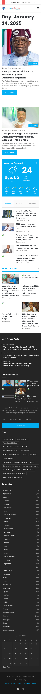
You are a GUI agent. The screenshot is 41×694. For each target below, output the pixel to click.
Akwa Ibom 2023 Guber (10, 443)
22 (15, 658)
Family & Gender (9, 536)
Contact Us (21, 683)
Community (7, 508)
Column (6, 504)
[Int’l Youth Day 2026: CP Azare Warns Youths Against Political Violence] (30, 279)
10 (26, 649)
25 (31, 658)
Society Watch (8, 613)
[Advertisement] (20, 100)
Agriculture (7, 494)
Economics (7, 518)
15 (15, 653)
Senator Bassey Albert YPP (11, 470)
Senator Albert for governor (11, 466)
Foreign (5, 550)
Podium (6, 599)
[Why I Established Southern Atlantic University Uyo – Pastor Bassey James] (33, 398)
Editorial (6, 522)
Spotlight (6, 619)
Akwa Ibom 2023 (22, 439)
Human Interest (8, 557)
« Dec (4, 667)
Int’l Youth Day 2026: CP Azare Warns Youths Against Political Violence (30, 289)
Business (6, 501)
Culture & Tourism (9, 515)
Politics (5, 602)
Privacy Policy (31, 683)
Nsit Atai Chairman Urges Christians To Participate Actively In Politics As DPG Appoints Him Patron (10, 291)
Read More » (9, 93)
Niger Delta (7, 585)
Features (6, 539)
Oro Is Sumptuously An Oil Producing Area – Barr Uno (27, 247)
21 (10, 658)
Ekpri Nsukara (24, 451)
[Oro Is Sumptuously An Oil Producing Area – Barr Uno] (8, 249)
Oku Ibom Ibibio (8, 458)
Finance (6, 543)
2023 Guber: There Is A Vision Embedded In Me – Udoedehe (26, 226)
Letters (5, 567)
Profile (5, 609)
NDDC (25, 454)
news (5, 581)
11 (31, 649)
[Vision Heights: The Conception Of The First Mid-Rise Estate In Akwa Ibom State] (8, 214)
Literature (6, 574)
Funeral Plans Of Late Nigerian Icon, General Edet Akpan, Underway (27, 237)
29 (15, 663)
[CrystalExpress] (11, 8)
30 (20, 663)
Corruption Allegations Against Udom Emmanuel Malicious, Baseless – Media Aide (20, 136)
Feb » (9, 667)
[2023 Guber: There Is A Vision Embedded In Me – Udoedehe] (8, 227)
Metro (5, 578)
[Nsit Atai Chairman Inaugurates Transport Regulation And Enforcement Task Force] (8, 383)
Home (7, 683)
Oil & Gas (6, 588)
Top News (6, 626)
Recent (19, 204)
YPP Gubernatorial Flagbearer (12, 477)
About (13, 683)
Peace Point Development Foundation (15, 462)
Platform (6, 595)
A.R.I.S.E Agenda (8, 439)
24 (26, 658)
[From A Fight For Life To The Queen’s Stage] (10, 307)
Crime (5, 511)
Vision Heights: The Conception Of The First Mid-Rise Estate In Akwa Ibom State (26, 214)
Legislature (7, 564)
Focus (5, 546)
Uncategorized (8, 630)
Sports (5, 616)
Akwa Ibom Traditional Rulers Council (15, 447)
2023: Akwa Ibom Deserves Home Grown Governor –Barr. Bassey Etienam (27, 258)
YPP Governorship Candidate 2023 (14, 474)
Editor (5, 68)
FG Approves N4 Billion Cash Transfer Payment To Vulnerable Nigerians (18, 74)
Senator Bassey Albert (30, 466)
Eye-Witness (7, 532)
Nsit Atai (33, 454)
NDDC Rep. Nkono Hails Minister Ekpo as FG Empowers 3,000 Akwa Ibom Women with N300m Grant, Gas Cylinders (30, 320)
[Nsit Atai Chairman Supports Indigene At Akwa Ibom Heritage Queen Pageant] (21, 398)
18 (31, 653)
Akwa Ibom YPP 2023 (10, 451)
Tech (5, 623)
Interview (6, 560)
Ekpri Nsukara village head (11, 454)
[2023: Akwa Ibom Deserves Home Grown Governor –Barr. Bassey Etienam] (8, 259)
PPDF (32, 462)
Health (5, 553)
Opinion (6, 592)
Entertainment (8, 529)
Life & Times (7, 571)
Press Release (8, 606)
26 (36, 658)
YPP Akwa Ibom (28, 470)
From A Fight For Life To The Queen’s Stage (10, 316)
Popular (8, 204)
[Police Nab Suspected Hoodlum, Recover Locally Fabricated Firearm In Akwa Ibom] (8, 398)
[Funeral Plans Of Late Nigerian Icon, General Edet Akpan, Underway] (8, 238)
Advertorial (7, 490)
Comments (32, 204)
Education (6, 525)
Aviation (6, 497)
